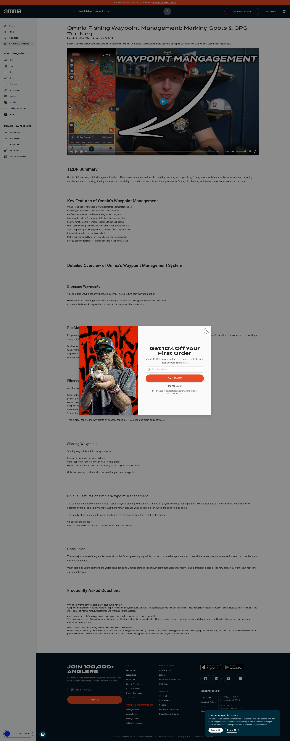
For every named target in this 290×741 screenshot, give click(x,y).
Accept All (216, 730)
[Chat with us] (43, 734)
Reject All (231, 730)
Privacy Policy (252, 725)
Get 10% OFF (175, 378)
